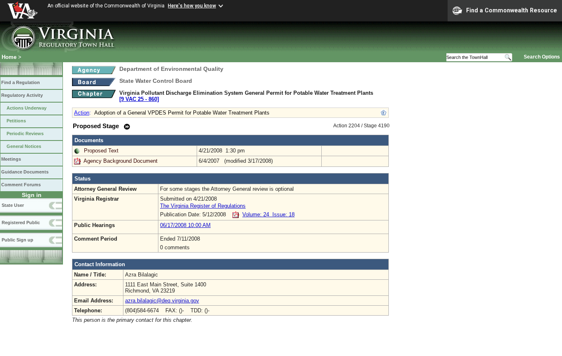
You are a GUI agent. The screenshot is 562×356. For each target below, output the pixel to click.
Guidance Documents (25, 171)
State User (13, 205)
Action (81, 113)
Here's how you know (192, 6)
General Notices (24, 146)
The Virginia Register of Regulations (203, 206)
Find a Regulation (20, 82)
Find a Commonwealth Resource (511, 10)
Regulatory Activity (22, 95)
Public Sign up (17, 239)
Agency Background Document (121, 161)
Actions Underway (26, 107)
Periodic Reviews (25, 133)
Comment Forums (21, 184)
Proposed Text (101, 151)
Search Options (542, 56)
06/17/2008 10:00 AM (185, 225)
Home (9, 57)
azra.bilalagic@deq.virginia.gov (162, 300)
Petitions (16, 120)
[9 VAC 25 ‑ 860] (139, 99)
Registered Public (21, 222)
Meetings (11, 159)
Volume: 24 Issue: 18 (268, 214)
